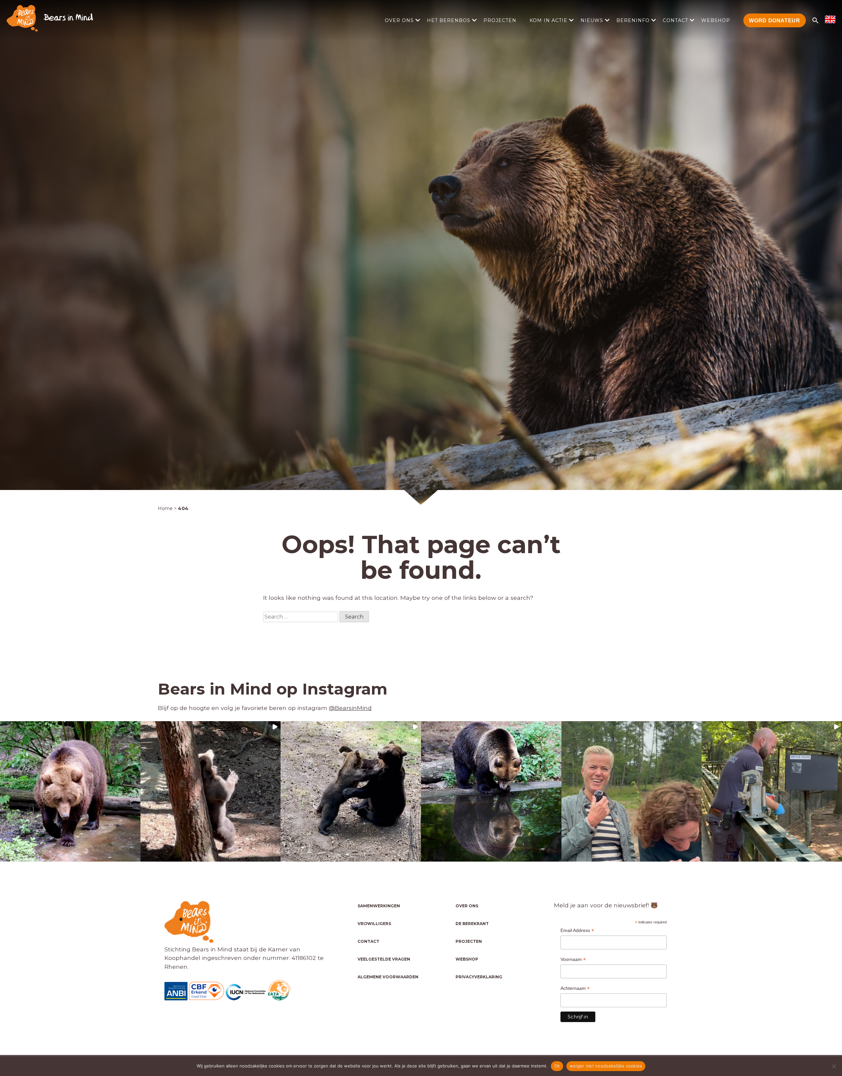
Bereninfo (633, 20)
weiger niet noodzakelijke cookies (606, 1065)
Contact (675, 20)
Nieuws (592, 20)
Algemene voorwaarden (388, 976)
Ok (557, 1065)
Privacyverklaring (479, 976)
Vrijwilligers (374, 923)
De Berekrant (472, 923)
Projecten (499, 20)
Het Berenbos (448, 20)
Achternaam (575, 988)
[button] (70, 791)
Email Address (577, 930)
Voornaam (573, 959)
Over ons (399, 20)
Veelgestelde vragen (384, 959)
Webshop (715, 20)
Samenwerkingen (379, 905)
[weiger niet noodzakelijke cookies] (833, 1066)
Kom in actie (548, 20)
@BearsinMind (350, 707)
